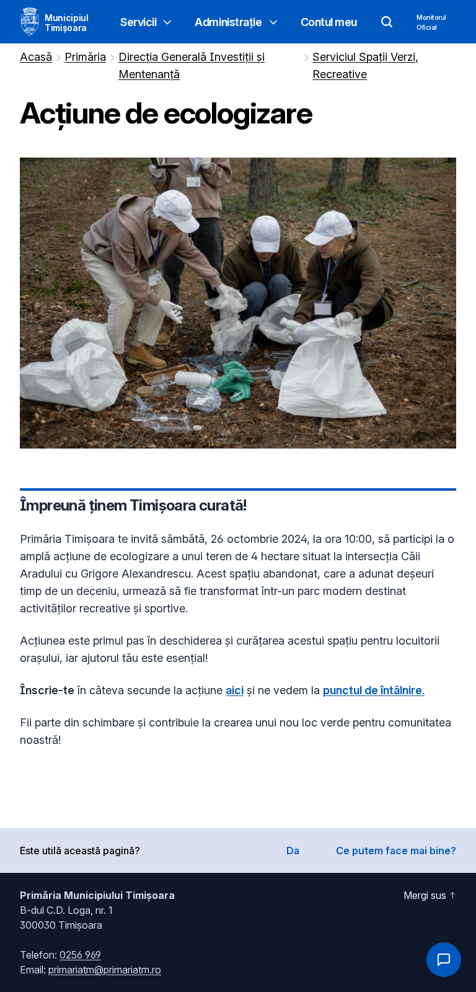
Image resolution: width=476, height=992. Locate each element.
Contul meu (329, 22)
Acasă (36, 56)
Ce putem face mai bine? (396, 850)
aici (235, 690)
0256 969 (80, 955)
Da (292, 850)
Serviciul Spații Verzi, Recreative (365, 65)
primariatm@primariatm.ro (104, 969)
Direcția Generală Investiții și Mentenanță (191, 65)
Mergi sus (424, 895)
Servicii (138, 22)
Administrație (228, 22)
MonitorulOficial (431, 22)
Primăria (85, 56)
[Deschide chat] (443, 959)
